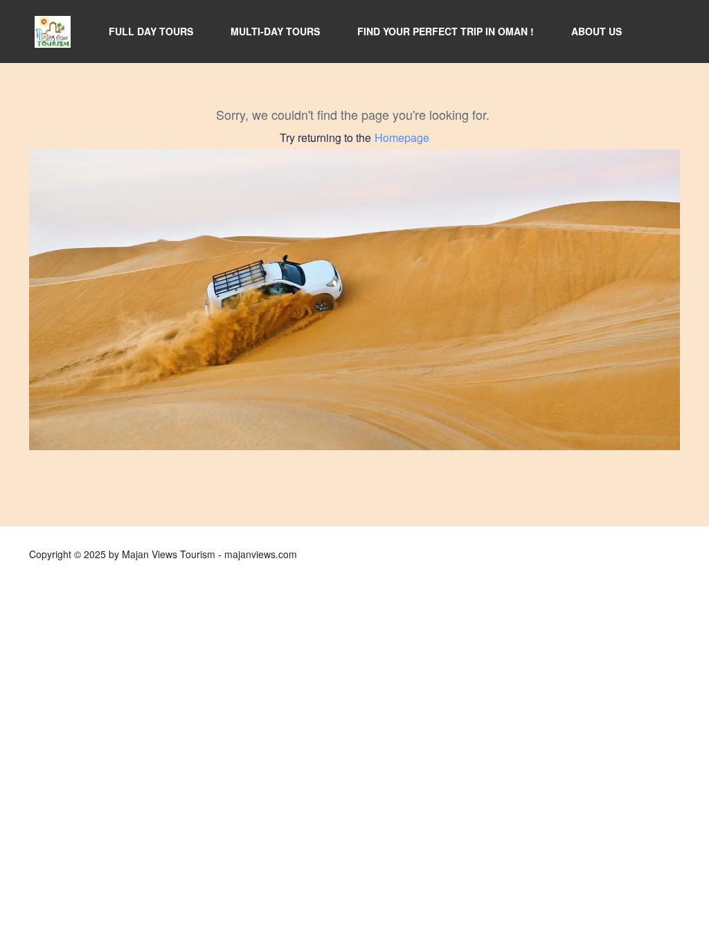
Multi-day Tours (275, 31)
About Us (596, 31)
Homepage (402, 137)
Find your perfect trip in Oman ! (445, 31)
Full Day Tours (151, 31)
